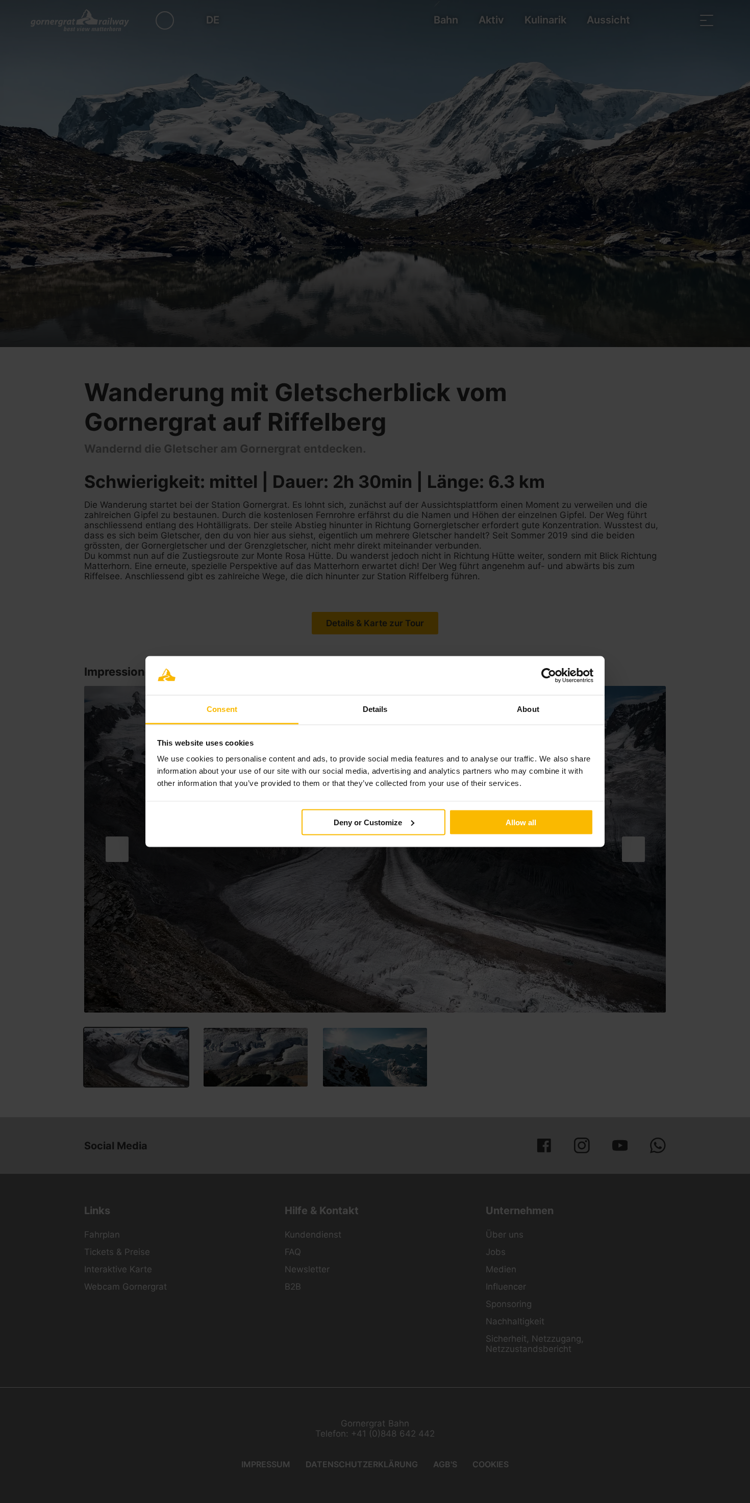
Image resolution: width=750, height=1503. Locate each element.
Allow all (521, 822)
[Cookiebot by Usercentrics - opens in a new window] (548, 675)
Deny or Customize (368, 822)
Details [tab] (375, 709)
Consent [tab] (222, 709)
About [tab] (528, 709)
